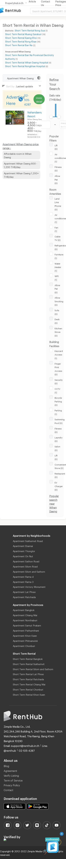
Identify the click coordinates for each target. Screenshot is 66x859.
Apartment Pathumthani (26, 630)
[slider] (51, 117)
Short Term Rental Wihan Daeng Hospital (26, 62)
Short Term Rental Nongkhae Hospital (25, 66)
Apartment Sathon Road (26, 561)
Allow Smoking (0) (59, 300)
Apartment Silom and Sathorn (29, 571)
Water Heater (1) (58, 266)
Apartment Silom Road (25, 566)
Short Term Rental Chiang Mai (29, 684)
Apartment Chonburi (24, 645)
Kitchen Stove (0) (58, 331)
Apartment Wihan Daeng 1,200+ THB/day (21, 174)
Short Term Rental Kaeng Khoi (21, 37)
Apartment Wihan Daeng (20, 78)
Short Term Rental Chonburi (28, 689)
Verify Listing (11, 775)
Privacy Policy (12, 785)
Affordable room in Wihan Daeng (18, 155)
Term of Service (13, 780)
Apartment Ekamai (23, 546)
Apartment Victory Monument (29, 586)
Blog (6, 765)
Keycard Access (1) (59, 354)
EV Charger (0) (59, 485)
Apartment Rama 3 (23, 581)
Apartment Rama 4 (23, 576)
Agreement (10, 770)
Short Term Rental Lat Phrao (28, 674)
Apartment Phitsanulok (25, 640)
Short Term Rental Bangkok (28, 658)
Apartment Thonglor (24, 551)
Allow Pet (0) (57, 179)
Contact (8, 790)
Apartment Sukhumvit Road (28, 541)
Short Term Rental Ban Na (18, 45)
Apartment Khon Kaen (25, 635)
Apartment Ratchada (24, 597)
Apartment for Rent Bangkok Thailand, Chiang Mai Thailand (15, 11)
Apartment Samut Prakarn (27, 625)
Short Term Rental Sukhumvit (29, 664)
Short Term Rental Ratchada (28, 679)
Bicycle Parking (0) (58, 401)
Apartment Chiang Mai (25, 615)
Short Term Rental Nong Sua (30, 30)
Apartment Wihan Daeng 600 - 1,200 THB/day (20, 165)
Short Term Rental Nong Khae (20, 41)
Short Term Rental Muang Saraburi (23, 34)
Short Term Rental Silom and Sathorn (33, 669)
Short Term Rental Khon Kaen (29, 694)
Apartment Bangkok (23, 610)
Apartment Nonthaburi (25, 620)
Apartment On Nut (23, 556)
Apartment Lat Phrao (24, 591)
